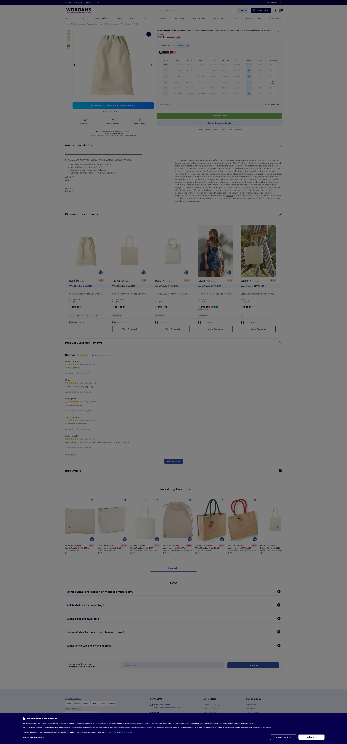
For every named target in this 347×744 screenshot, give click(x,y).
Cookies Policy (110, 732)
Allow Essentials (283, 737)
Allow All (311, 737)
